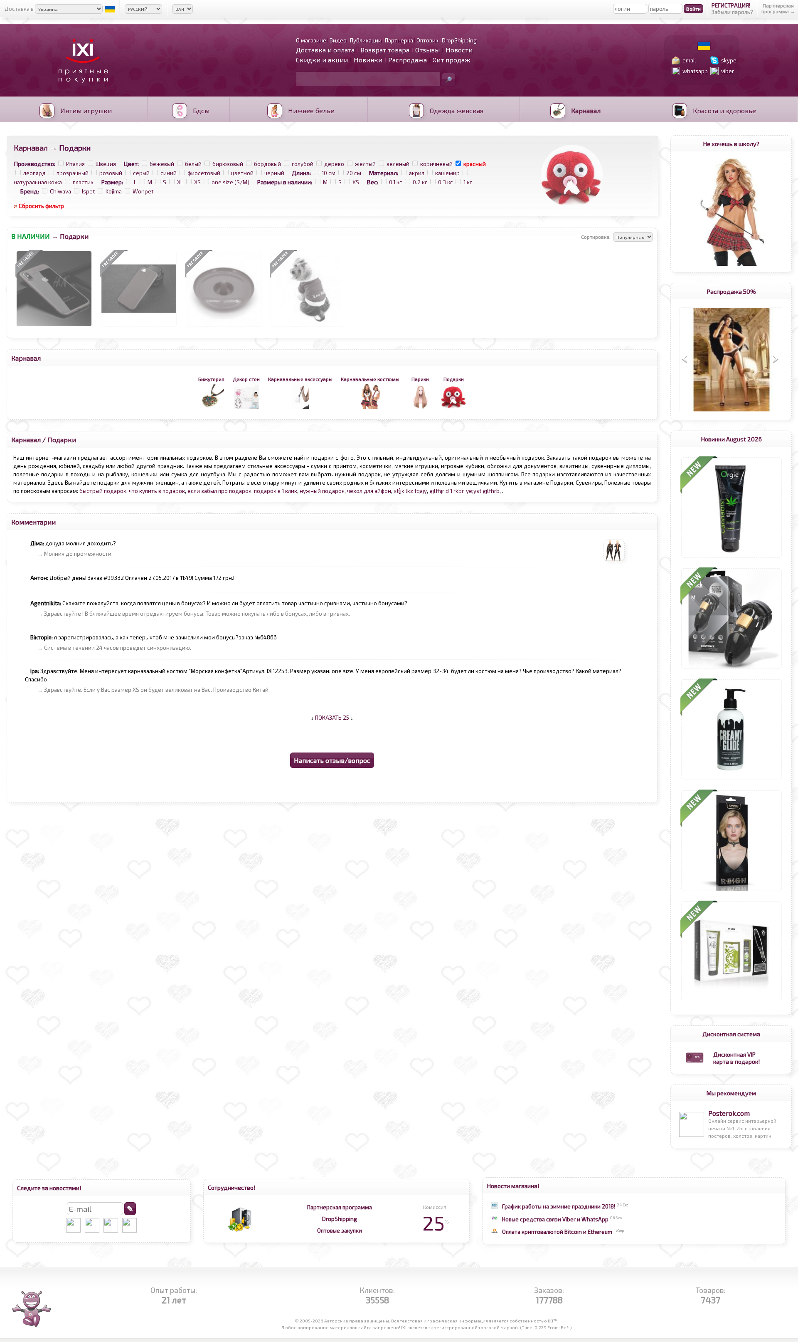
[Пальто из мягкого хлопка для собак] (308, 326)
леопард (34, 173)
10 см (328, 173)
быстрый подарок (102, 491)
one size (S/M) (230, 182)
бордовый (267, 164)
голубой (302, 164)
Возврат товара (384, 50)
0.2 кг (420, 182)
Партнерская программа (339, 1207)
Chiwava (60, 191)
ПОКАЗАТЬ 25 (332, 717)
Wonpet (143, 191)
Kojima (114, 191)
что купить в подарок (157, 491)
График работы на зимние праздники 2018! (558, 1206)
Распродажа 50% (731, 291)
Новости (459, 50)
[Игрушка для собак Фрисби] (223, 326)
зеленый (398, 164)
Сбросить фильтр (41, 206)
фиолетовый (203, 173)
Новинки (368, 60)
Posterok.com (729, 1113)
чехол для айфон (369, 491)
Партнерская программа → (778, 8)
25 (435, 1223)
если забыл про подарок (219, 491)
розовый (110, 173)
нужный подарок (322, 491)
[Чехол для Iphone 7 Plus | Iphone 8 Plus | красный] (139, 326)
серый (141, 173)
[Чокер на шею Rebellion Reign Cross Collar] (731, 891)
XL (180, 182)
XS (197, 182)
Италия (75, 164)
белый (193, 164)
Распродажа (407, 60)
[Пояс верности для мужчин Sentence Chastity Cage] (731, 669)
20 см (353, 173)
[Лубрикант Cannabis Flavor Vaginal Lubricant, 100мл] (731, 558)
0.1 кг (395, 182)
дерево (334, 164)
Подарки (61, 439)
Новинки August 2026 (731, 439)
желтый (365, 164)
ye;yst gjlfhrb (483, 491)
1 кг (467, 182)
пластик (83, 182)
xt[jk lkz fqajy (410, 491)
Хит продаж (451, 60)
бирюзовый (227, 164)
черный (274, 173)
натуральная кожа (38, 182)
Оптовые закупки (339, 1230)
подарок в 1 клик (275, 491)
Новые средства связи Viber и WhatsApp (555, 1219)
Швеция (106, 164)
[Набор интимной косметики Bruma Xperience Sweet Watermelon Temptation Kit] (731, 1002)
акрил (416, 173)
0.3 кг (445, 182)
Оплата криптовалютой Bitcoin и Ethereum (557, 1231)
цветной (242, 173)
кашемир (447, 173)
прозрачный (73, 173)
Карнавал (31, 147)
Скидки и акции (322, 60)
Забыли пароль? (732, 12)
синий (168, 173)
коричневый (436, 164)
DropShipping (339, 1219)
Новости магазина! (513, 1185)
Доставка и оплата (325, 50)
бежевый (162, 164)
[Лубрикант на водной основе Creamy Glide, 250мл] (731, 780)
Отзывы (427, 50)
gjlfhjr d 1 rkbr (446, 491)
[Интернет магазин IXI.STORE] (81, 88)
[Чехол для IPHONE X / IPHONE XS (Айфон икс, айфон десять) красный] (54, 326)
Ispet (88, 191)
